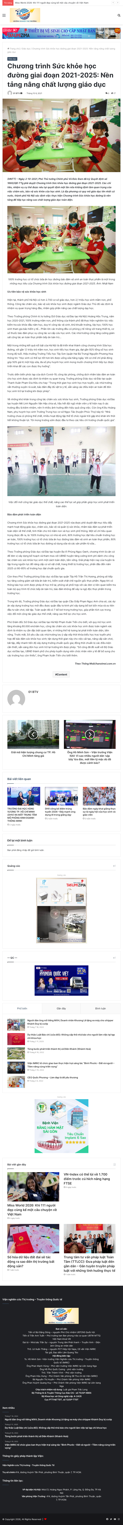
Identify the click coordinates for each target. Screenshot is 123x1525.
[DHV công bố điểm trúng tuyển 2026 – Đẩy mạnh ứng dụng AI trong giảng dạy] (61, 796)
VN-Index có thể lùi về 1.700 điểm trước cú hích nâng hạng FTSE (47, 2)
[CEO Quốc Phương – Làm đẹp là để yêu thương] (16, 1082)
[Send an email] (21, 93)
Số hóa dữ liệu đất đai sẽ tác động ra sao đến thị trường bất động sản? (30, 1261)
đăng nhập (21, 850)
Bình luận (100, 1008)
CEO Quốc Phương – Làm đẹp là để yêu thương (52, 1077)
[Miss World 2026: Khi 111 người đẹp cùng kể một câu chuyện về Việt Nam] (33, 1186)
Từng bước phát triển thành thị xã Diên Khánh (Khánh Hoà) (59, 1049)
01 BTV (16, 93)
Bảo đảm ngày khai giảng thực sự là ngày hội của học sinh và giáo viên (99, 811)
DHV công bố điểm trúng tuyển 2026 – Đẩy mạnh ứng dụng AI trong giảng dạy (60, 811)
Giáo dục (26, 48)
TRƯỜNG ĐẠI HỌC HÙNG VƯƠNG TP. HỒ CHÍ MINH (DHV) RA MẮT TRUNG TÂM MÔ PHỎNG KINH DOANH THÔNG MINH (22, 814)
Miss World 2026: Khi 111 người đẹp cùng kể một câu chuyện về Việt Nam (32, 1209)
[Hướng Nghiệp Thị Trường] (25, 15)
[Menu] (4, 16)
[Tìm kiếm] (119, 16)
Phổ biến (22, 1008)
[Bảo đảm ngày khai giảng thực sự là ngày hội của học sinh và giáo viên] (99, 796)
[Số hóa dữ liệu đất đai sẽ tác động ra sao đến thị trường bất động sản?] (33, 1238)
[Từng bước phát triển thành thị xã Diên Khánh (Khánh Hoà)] (16, 1053)
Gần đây (61, 1008)
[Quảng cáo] (61, 33)
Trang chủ (14, 48)
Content (62, 674)
